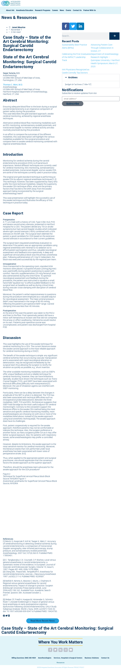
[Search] (114, 36)
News (62, 10)
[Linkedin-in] (60, 650)
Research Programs (42, 10)
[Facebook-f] (50, 650)
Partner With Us (89, 10)
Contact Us (77, 10)
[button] (4, 616)
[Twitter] (55, 650)
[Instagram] (66, 650)
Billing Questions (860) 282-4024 (24, 658)
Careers (55, 10)
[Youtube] (71, 650)
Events (68, 10)
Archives (72, 77)
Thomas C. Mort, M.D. (13, 84)
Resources (60, 663)
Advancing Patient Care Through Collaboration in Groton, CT (102, 48)
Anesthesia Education (24, 10)
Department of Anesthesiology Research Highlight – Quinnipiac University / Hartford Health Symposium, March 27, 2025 (105, 60)
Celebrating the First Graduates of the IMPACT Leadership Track (76, 57)
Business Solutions (92, 658)
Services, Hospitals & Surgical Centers (68, 658)
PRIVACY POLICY (79, 667)
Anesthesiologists (44, 658)
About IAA (10, 10)
